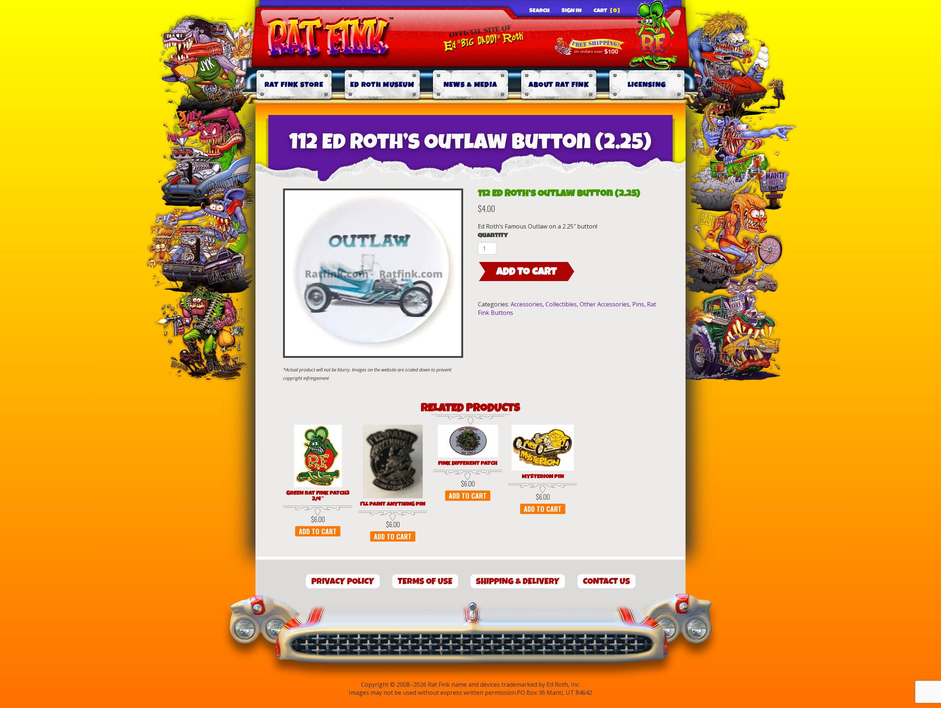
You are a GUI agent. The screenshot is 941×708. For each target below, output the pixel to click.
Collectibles (561, 304)
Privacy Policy (342, 581)
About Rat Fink (559, 85)
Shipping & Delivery (517, 581)
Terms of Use (425, 581)
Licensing (647, 85)
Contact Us (606, 581)
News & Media (471, 85)
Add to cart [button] (318, 531)
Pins (638, 304)
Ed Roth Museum (382, 85)
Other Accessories (604, 304)
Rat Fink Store (294, 85)
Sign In (572, 11)
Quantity (493, 235)
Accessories (527, 304)
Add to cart (526, 271)
